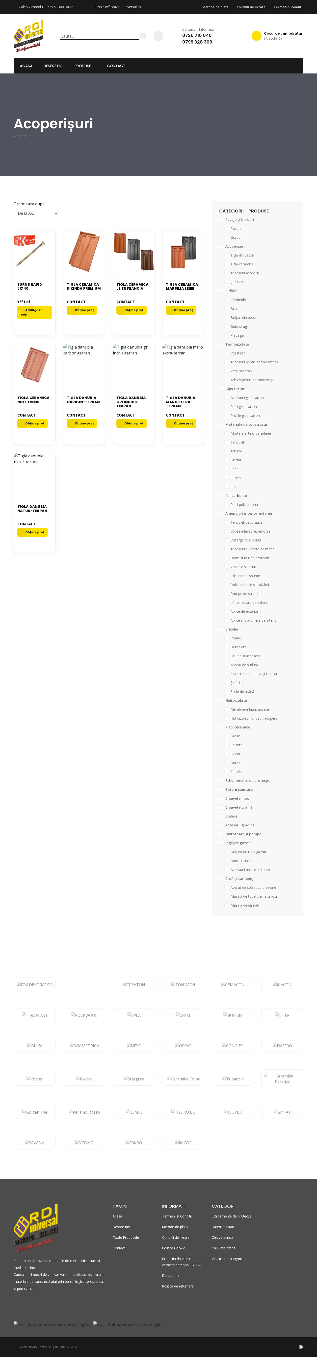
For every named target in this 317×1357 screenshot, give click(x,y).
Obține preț (84, 310)
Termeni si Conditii (177, 1216)
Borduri (236, 237)
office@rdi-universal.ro (123, 6)
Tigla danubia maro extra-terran (180, 402)
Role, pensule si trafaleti (250, 584)
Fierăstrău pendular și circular (254, 673)
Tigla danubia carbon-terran (83, 399)
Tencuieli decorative (247, 522)
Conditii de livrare (251, 7)
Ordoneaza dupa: (29, 204)
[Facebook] (158, 36)
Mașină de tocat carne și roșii (254, 896)
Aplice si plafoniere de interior (254, 620)
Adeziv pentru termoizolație (253, 379)
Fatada (236, 771)
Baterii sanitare (223, 1226)
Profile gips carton (245, 415)
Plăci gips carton (244, 406)
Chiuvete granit (223, 1248)
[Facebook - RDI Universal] (16, 1304)
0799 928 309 (197, 42)
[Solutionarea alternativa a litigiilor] (52, 1324)
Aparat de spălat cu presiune (253, 887)
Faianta (236, 745)
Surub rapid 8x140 (29, 286)
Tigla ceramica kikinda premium (84, 286)
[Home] (28, 35)
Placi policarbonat (245, 504)
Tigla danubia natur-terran (32, 508)
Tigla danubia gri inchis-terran (131, 402)
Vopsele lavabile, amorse (250, 531)
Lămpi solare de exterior (250, 602)
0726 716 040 (197, 35)
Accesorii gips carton (247, 397)
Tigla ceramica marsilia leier (182, 286)
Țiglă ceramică (242, 264)
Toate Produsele (126, 1237)
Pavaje (236, 228)
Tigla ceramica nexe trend (33, 399)
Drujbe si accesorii (245, 656)
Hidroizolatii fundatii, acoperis (254, 718)
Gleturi (236, 460)
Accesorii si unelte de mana (252, 549)
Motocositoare (243, 860)
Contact (116, 65)
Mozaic (236, 762)
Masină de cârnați (245, 905)
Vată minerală (242, 371)
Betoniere (238, 647)
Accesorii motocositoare (250, 869)
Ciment (236, 477)
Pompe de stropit (245, 593)
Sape (234, 469)
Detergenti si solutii (246, 540)
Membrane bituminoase (250, 709)
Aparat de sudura (244, 664)
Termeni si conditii (288, 7)
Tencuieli (238, 442)
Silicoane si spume (245, 575)
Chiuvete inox (222, 1237)
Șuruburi (237, 282)
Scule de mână (242, 691)
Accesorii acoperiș (245, 273)
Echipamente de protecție (232, 1216)
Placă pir (237, 335)
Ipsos (235, 486)
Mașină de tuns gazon (248, 851)
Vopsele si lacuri (243, 566)
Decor (235, 753)
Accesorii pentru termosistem (254, 362)
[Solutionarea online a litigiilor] (128, 1324)
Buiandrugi (239, 326)
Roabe (236, 638)
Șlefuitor (237, 682)
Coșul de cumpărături (283, 36)
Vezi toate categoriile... (229, 1258)
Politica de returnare (178, 1286)
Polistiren (238, 353)
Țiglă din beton (242, 255)
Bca (234, 308)
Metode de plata (215, 7)
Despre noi (53, 65)
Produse (83, 65)
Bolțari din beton (244, 317)
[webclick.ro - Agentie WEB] (301, 1347)
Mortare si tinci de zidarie (251, 433)
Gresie (236, 736)
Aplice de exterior (244, 611)
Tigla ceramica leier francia (132, 286)
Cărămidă (238, 299)
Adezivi (236, 451)
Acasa (26, 65)
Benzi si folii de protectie (250, 558)
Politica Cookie (173, 1248)
